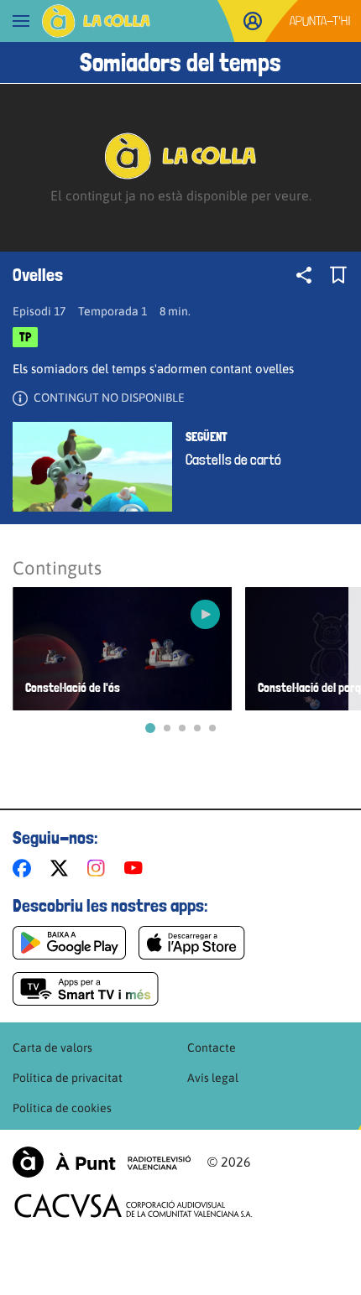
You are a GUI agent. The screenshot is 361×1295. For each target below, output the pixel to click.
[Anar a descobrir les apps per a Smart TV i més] (86, 989)
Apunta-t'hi (320, 21)
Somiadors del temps (180, 62)
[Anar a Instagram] (99, 868)
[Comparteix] (303, 275)
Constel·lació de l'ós (72, 688)
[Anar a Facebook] (25, 868)
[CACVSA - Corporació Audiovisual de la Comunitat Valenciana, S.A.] (133, 1205)
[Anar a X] (62, 868)
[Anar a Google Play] (69, 943)
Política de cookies (62, 1108)
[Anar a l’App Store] (192, 943)
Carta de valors (52, 1047)
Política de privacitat (68, 1077)
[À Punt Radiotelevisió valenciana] (102, 1162)
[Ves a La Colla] (96, 21)
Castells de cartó (233, 459)
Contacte (211, 1047)
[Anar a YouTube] (136, 868)
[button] (150, 728)
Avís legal (212, 1077)
